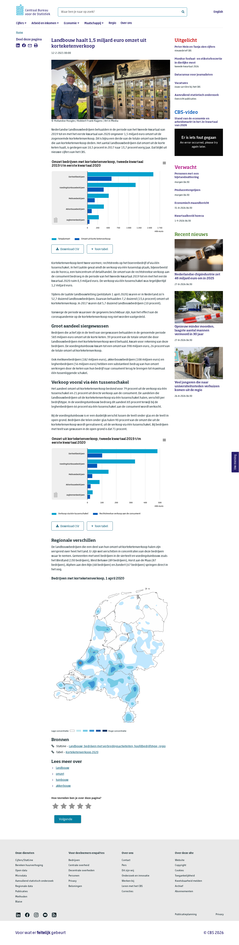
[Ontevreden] (64, 805)
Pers (124, 865)
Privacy (73, 881)
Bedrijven (74, 860)
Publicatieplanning (186, 914)
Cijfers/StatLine (24, 860)
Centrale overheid (79, 865)
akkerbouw (63, 786)
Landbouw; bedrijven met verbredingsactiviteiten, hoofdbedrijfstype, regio (117, 746)
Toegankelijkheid (185, 876)
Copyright (180, 865)
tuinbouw (62, 780)
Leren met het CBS (132, 886)
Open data (21, 870)
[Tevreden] (80, 805)
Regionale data (24, 886)
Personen (74, 876)
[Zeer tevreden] (88, 805)
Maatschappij (92, 23)
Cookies (179, 870)
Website (179, 860)
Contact (126, 860)
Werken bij (128, 881)
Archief (179, 886)
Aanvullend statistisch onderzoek (34, 881)
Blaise (18, 902)
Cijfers (20, 23)
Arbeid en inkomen (44, 23)
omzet (60, 774)
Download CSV (69, 249)
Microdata (21, 876)
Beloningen (75, 886)
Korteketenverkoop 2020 (82, 752)
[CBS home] (33, 9)
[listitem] (18, 45)
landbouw (62, 768)
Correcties (127, 891)
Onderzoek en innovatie (135, 876)
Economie (70, 23)
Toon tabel (101, 249)
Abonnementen (184, 891)
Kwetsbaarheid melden (188, 881)
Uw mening (235, 462)
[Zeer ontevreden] (55, 805)
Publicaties (21, 891)
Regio (112, 23)
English (218, 11)
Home (19, 32)
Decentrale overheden (81, 870)
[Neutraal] (72, 805)
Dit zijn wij (128, 870)
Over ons (126, 23)
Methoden (21, 896)
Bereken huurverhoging (29, 865)
